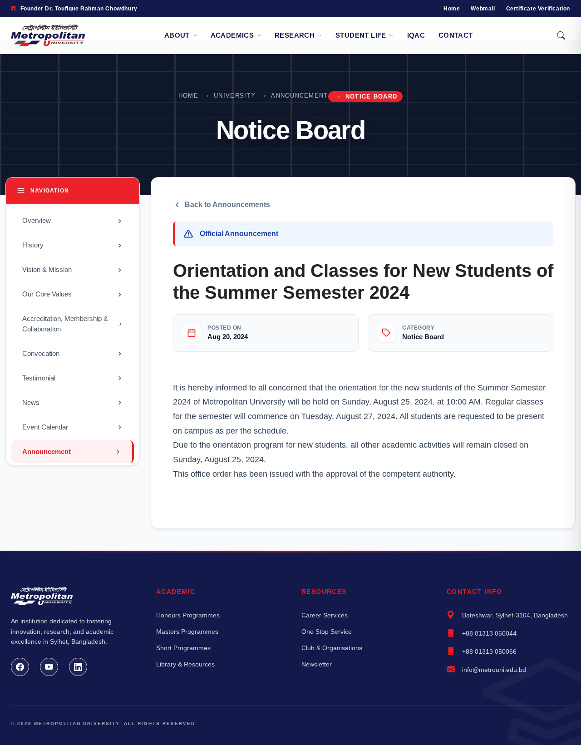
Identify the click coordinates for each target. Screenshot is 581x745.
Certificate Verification (538, 8)
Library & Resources (185, 664)
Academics (232, 35)
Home (451, 8)
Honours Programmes (188, 615)
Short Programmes (183, 647)
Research (295, 35)
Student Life (360, 35)
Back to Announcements (227, 204)
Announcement (299, 95)
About (177, 35)
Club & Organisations (331, 647)
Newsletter (316, 664)
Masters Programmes (187, 631)
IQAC (416, 35)
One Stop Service (326, 631)
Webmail (483, 8)
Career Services (324, 615)
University (235, 95)
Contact (455, 35)
